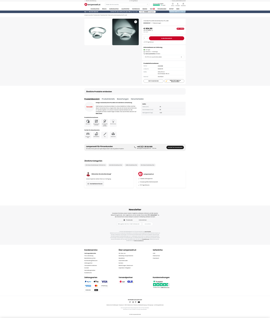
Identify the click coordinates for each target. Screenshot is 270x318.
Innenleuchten (97, 15)
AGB (154, 253)
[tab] (92, 99)
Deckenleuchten (104, 15)
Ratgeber (128, 268)
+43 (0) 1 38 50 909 (144, 147)
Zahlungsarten (88, 263)
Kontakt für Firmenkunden (175, 147)
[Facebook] (131, 302)
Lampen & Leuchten (88, 15)
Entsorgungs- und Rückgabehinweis (156, 305)
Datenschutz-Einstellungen (112, 305)
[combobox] (127, 4)
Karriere (121, 263)
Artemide (160, 66)
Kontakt (86, 268)
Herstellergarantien (89, 270)
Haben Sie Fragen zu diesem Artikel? (175, 81)
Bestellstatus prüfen (90, 258)
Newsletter (122, 258)
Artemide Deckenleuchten (115, 165)
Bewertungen (123, 99)
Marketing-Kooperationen (126, 256)
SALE (151, 9)
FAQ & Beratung (88, 256)
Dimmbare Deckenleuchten (147, 165)
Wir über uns (122, 253)
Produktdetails (108, 99)
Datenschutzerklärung (139, 240)
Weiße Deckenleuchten (131, 165)
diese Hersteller (148, 231)
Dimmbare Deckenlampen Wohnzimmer (96, 165)
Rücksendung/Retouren (90, 260)
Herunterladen (137, 99)
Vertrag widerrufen (90, 253)
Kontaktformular (145, 239)
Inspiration (121, 268)
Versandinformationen (90, 265)
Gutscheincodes (123, 260)
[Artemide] (89, 107)
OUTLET (171, 9)
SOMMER (147, 12)
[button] (135, 21)
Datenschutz (156, 256)
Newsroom (130, 265)
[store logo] (92, 4)
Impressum (156, 258)
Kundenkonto (88, 273)
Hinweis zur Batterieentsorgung (140, 305)
